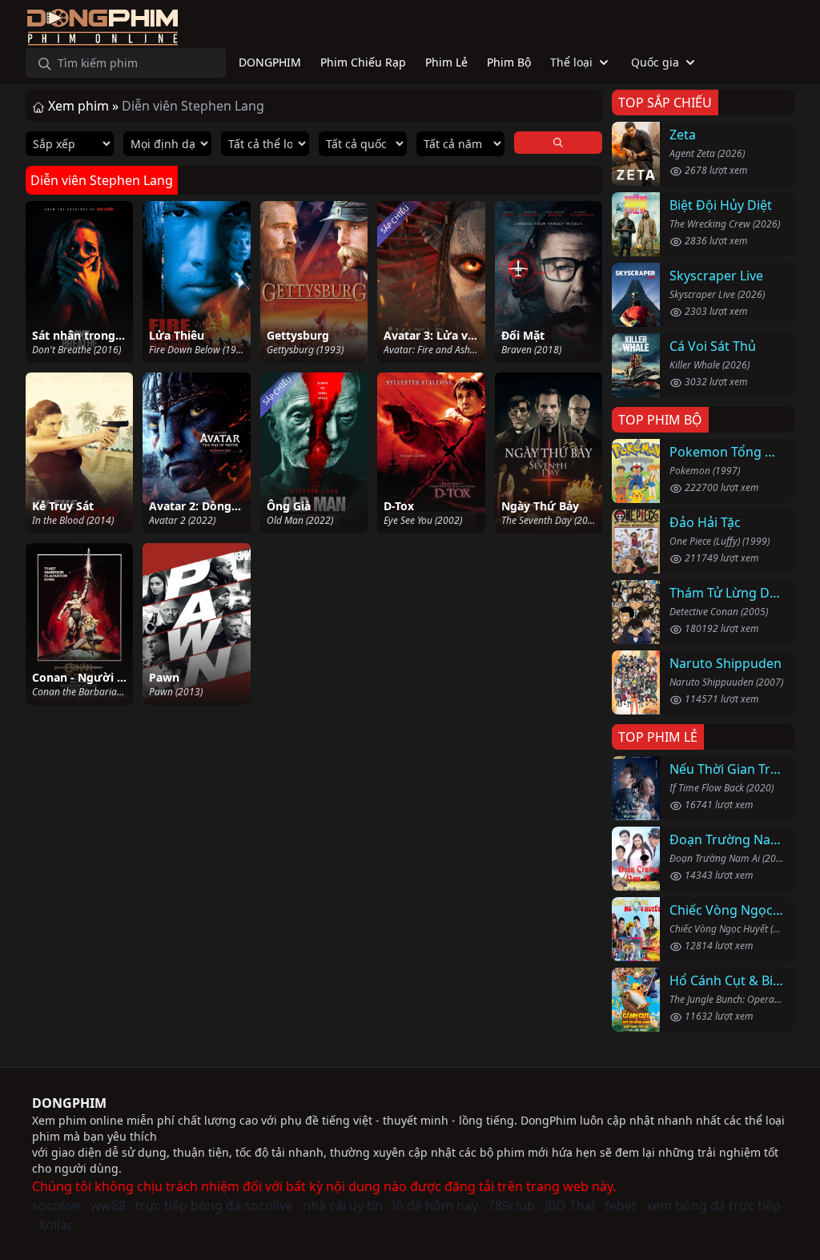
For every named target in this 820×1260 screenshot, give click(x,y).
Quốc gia (655, 62)
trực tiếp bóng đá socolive (214, 1205)
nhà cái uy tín (343, 1205)
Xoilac (56, 1225)
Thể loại (571, 62)
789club (511, 1205)
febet (621, 1205)
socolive (56, 1205)
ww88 (108, 1205)
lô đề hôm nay (435, 1205)
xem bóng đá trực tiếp (713, 1205)
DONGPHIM (69, 1103)
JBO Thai (570, 1205)
